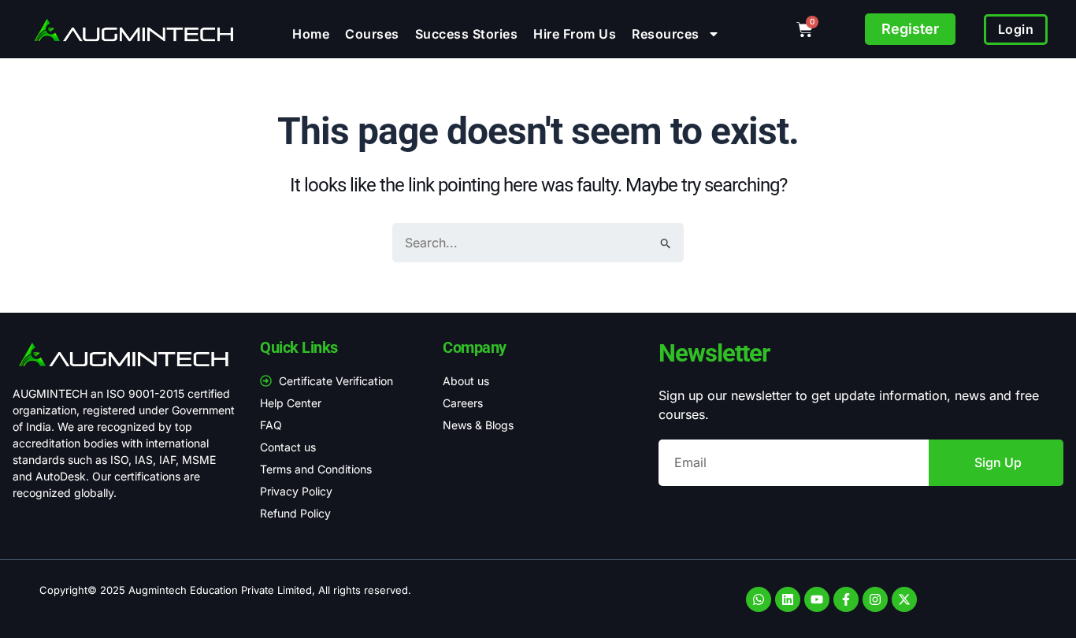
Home (310, 34)
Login (1016, 29)
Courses (372, 34)
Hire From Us (574, 34)
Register (910, 28)
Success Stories (466, 34)
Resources (665, 34)
